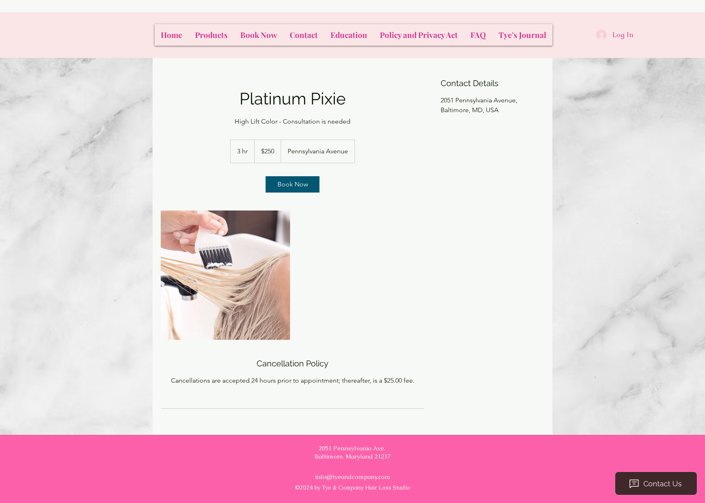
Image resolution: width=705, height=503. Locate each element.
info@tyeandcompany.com (352, 477)
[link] (292, 184)
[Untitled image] (225, 275)
